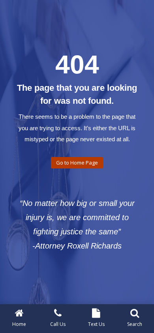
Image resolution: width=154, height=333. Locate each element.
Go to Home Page (77, 162)
